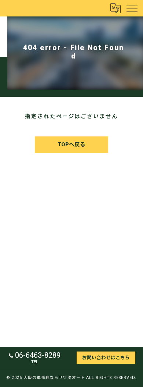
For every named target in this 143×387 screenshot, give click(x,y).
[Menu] (131, 8)
